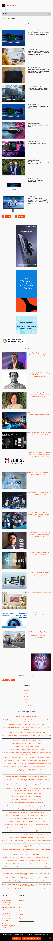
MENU (5, 14)
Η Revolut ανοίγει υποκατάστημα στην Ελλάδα (26, 746)
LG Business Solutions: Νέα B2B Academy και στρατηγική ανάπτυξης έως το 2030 (27, 878)
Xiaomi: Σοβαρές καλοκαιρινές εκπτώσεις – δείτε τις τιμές (26, 799)
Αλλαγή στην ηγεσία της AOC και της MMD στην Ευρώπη (38, 162)
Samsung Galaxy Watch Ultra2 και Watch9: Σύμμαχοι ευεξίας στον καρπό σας (26, 776)
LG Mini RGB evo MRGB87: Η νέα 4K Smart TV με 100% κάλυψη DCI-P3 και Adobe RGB (27, 864)
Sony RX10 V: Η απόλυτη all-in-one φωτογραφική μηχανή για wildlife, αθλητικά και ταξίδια (26, 834)
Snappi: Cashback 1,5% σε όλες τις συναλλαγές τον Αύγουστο (27, 740)
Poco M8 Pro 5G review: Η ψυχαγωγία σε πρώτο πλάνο (26, 796)
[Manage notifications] (50, 938)
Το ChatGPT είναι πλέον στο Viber (26, 870)
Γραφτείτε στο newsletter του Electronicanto (6, 902)
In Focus (26, 696)
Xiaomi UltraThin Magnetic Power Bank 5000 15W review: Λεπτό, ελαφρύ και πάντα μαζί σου (26, 766)
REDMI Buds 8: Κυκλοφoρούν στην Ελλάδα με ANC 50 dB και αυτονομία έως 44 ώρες (26, 824)
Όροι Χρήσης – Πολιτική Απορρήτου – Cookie (9, 926)
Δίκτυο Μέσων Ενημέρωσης (6, 919)
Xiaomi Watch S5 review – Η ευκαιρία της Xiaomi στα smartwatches (26, 724)
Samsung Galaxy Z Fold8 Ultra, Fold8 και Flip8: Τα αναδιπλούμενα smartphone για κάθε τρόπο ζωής (26, 780)
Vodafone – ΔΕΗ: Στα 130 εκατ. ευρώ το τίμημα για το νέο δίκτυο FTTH (26, 732)
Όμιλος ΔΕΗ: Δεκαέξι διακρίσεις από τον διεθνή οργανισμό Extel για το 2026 (26, 806)
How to (26, 693)
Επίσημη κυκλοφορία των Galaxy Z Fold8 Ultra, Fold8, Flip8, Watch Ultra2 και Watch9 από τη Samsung (26, 728)
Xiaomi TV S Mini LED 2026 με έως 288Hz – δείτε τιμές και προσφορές (26, 812)
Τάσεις (26, 702)
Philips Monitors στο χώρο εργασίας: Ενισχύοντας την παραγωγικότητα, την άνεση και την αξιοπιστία (39, 52)
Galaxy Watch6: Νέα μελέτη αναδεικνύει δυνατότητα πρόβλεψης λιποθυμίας (26, 860)
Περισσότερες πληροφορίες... (31, 938)
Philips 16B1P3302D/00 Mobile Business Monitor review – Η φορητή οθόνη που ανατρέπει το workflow (39, 71)
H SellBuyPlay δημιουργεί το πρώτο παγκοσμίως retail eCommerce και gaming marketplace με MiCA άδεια (26, 720)
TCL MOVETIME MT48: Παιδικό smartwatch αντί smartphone (26, 743)
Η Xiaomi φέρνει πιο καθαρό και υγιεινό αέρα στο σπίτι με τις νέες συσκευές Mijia (26, 867)
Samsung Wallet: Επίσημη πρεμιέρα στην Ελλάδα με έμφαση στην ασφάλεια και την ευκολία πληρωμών (26, 845)
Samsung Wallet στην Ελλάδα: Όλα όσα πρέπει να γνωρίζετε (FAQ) (26, 837)
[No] (51, 937)
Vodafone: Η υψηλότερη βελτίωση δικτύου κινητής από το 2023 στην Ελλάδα (26, 881)
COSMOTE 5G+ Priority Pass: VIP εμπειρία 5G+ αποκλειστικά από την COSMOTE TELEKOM (26, 757)
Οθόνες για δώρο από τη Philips (37, 143)
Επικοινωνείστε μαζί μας (8, 909)
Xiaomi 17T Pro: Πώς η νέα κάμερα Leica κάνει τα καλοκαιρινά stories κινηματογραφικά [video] (26, 763)
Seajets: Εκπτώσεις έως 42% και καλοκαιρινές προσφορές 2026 (26, 793)
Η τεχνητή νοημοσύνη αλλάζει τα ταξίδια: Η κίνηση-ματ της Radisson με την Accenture (26, 760)
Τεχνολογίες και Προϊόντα (26, 706)
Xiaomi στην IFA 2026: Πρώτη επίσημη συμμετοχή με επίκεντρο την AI (26, 889)
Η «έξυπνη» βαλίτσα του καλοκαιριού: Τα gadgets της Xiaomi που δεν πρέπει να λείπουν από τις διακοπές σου (26, 753)
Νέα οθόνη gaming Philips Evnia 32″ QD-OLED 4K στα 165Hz (26, 770)
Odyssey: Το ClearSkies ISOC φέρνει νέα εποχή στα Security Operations (26, 821)
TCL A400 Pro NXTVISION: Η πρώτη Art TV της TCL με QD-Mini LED (26, 818)
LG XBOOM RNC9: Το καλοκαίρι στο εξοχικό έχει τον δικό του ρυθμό (26, 749)
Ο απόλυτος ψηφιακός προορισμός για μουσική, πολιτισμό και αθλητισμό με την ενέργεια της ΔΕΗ (26, 850)
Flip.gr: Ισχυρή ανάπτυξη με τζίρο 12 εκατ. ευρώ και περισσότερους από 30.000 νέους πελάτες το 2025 (26, 873)
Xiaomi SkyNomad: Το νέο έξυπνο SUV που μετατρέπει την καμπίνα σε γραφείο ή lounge (26, 828)
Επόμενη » (21, 216)
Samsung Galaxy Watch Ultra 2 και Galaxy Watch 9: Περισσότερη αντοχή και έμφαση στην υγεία (26, 784)
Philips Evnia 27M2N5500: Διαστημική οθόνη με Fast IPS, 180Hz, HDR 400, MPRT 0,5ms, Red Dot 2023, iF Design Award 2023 (38, 201)
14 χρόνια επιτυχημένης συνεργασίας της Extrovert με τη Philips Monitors (38, 33)
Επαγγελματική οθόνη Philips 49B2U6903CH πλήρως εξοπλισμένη (38, 181)
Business (26, 690)
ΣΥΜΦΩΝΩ (16, 938)
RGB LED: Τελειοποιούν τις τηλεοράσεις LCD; (26, 716)
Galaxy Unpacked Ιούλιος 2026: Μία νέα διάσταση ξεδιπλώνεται (26, 831)
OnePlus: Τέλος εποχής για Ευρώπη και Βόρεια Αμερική (26, 809)
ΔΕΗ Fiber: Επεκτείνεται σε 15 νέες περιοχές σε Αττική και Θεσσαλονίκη (26, 773)
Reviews (26, 699)
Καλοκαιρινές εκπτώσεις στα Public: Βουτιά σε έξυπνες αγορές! (26, 802)
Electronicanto (6, 18)
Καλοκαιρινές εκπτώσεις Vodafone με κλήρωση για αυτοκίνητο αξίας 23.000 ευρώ (26, 815)
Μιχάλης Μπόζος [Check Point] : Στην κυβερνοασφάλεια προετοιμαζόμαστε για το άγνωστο (26, 857)
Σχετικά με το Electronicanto (6, 914)
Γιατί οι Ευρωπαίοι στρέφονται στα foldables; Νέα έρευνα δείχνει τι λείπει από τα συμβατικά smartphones (26, 736)
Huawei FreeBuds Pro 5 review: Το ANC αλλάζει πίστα (26, 854)
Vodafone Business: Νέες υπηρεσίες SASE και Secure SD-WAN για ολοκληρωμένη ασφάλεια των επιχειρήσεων (26, 841)
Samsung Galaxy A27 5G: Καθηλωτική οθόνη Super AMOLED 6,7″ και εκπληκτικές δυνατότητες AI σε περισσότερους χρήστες (26, 884)
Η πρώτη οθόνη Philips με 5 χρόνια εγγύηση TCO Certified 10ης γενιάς (38, 88)
